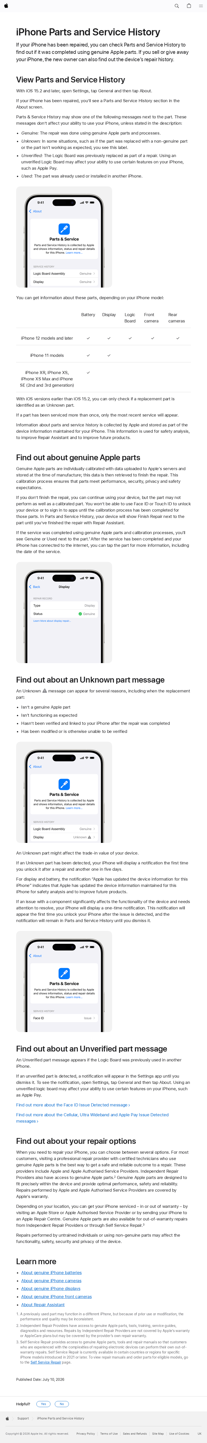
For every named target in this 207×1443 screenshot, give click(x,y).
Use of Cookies (179, 1433)
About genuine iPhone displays (50, 1288)
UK (199, 1433)
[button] (177, 6)
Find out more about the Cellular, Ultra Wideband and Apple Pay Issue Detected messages (92, 1118)
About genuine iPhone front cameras (56, 1296)
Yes (43, 1404)
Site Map (158, 1433)
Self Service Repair (46, 1362)
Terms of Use (109, 1433)
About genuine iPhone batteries (51, 1272)
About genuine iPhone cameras (51, 1280)
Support (23, 1418)
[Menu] (201, 6)
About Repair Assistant (43, 1304)
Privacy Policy (85, 1433)
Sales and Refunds (135, 1433)
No (62, 1404)
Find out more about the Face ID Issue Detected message (71, 1104)
